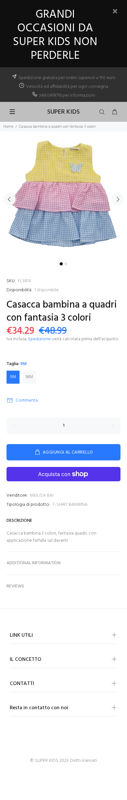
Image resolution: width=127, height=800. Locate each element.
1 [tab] (61, 263)
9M (13, 377)
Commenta (27, 400)
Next (117, 199)
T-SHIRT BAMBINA (70, 504)
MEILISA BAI (41, 495)
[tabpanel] (63, 195)
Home (8, 126)
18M (29, 377)
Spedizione (39, 339)
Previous (9, 199)
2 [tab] (65, 263)
